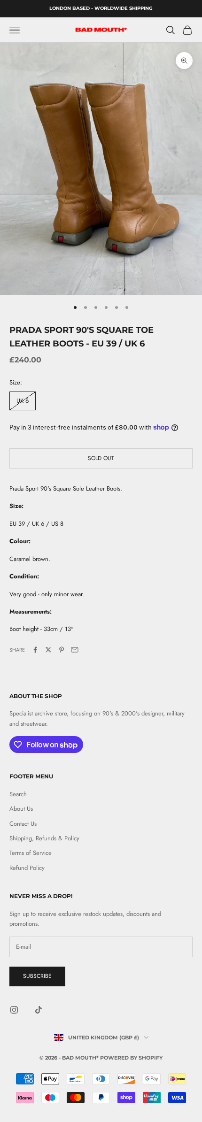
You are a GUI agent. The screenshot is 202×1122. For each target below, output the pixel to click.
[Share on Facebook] (35, 649)
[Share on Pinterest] (61, 649)
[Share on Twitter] (48, 649)
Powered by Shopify (131, 1057)
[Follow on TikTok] (38, 1009)
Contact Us (23, 823)
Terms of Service (30, 852)
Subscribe (37, 976)
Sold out (101, 458)
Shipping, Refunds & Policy (44, 838)
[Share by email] (74, 649)
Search (18, 794)
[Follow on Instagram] (14, 1009)
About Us (21, 808)
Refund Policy (27, 867)
